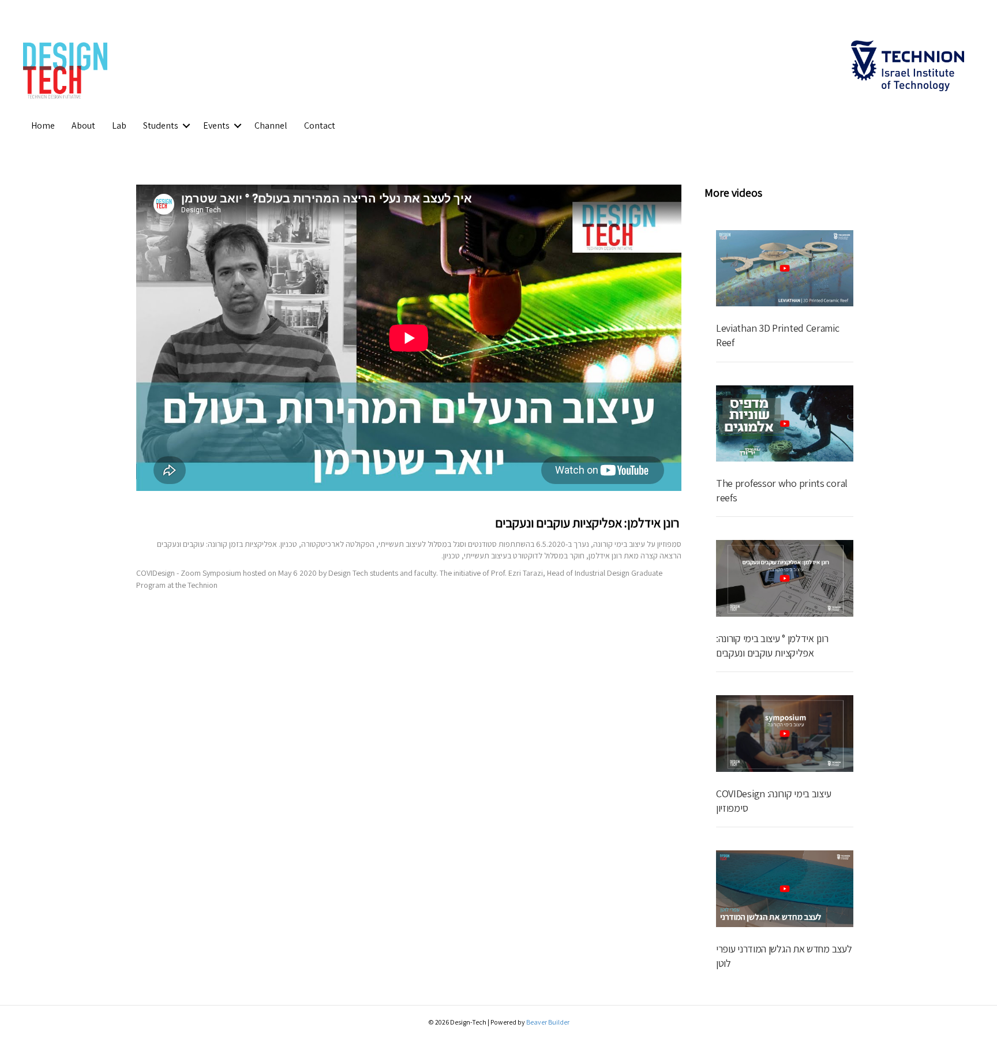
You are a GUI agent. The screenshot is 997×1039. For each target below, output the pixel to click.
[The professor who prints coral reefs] (784, 422)
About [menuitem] (83, 125)
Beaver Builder (547, 1022)
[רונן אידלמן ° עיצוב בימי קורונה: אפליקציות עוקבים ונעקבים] (784, 577)
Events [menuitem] (216, 125)
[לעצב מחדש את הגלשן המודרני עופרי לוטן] (784, 888)
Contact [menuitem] (319, 125)
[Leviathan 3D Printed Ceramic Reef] (784, 267)
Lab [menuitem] (119, 125)
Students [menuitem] (160, 125)
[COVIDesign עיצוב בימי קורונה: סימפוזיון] (784, 732)
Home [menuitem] (43, 125)
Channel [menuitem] (270, 125)
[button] (186, 125)
